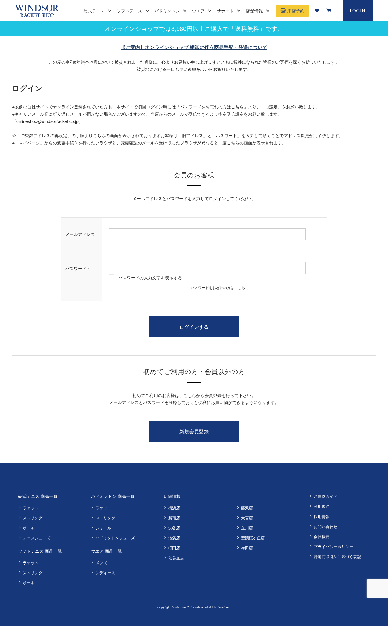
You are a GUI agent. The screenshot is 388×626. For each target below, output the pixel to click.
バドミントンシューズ (115, 538)
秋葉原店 (176, 558)
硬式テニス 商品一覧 (38, 496)
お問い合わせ (325, 526)
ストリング (32, 518)
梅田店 (247, 548)
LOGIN (358, 10)
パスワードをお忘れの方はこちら (218, 287)
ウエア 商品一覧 (106, 551)
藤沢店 (247, 508)
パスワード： (78, 268)
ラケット (30, 508)
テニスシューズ (36, 538)
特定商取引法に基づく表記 (337, 556)
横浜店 (174, 508)
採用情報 (321, 516)
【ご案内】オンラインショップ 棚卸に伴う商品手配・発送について (194, 47)
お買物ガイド (325, 496)
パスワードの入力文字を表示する (150, 277)
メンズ (101, 562)
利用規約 (321, 506)
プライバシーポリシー (333, 546)
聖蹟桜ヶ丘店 (253, 538)
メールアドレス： (82, 234)
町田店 (174, 548)
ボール (29, 528)
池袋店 (174, 538)
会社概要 (321, 536)
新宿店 (174, 518)
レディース (105, 572)
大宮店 (247, 518)
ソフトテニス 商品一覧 (40, 551)
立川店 (247, 528)
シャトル (103, 528)
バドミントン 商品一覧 (113, 496)
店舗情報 (172, 496)
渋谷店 (174, 528)
